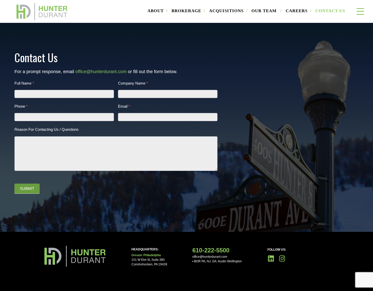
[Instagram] (282, 258)
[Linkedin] (270, 258)
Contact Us (330, 10)
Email (124, 106)
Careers (299, 10)
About (157, 10)
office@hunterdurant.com (101, 71)
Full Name (24, 83)
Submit (27, 188)
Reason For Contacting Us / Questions (46, 129)
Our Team (266, 10)
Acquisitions (228, 10)
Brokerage (188, 10)
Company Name (133, 83)
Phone (21, 106)
